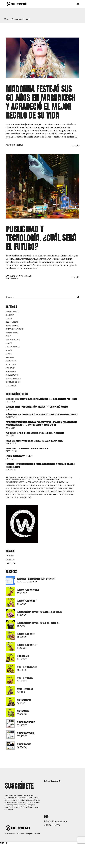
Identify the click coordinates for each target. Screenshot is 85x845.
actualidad (10, 482)
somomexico (48, 494)
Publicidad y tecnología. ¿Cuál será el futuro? (41, 237)
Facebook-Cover (11, 332)
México (16, 491)
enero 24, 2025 (10, 409)
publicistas (41, 491)
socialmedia (29, 494)
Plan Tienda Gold (24, 744)
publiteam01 (58, 491)
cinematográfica (62, 482)
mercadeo (40, 488)
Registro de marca (12, 378)
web (30, 497)
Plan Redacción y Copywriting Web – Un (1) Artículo (38, 622)
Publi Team (9, 368)
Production (10, 364)
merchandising (62, 488)
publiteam (49, 491)
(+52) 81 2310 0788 (52, 825)
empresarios (51, 485)
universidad (23, 497)
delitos (31, 485)
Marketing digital (30, 488)
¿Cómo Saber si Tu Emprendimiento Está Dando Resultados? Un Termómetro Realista (42, 414)
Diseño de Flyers (24, 700)
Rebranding (10, 371)
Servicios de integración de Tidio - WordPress (36, 578)
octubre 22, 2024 (11, 417)
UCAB (16, 497)
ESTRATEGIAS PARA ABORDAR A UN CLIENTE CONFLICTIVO (27, 448)
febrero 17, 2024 (11, 451)
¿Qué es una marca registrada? (19, 456)
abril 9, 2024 (10, 436)
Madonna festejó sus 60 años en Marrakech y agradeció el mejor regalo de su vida (41, 102)
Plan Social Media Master (28, 589)
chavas (46, 482)
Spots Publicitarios (12, 382)
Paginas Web (10, 361)
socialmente (38, 494)
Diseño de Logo (23, 711)
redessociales (69, 491)
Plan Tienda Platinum (26, 722)
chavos (52, 482)
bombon (28, 482)
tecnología (10, 497)
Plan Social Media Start (27, 644)
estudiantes (61, 485)
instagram (10, 563)
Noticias (20, 145)
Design (8, 318)
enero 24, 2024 (10, 470)
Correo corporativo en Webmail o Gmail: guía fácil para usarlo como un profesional (41, 399)
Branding (9, 315)
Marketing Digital (12, 278)
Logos (8, 343)
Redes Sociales (11, 494)
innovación (70, 485)
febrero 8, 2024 (11, 459)
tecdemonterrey (68, 494)
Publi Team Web (17, 834)
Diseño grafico (11, 322)
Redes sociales (11, 375)
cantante (35, 482)
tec (61, 494)
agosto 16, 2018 (11, 145)
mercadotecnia (50, 488)
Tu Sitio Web (10, 385)
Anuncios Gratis (11, 311)
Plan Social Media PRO (26, 633)
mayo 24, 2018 (10, 276)
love (21, 488)
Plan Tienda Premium (25, 733)
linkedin (10, 556)
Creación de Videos (25, 689)
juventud (9, 488)
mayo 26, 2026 (10, 402)
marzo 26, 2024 (11, 443)
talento (56, 494)
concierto (24, 485)
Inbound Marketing (12, 340)
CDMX (41, 482)
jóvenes (16, 488)
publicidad (32, 491)
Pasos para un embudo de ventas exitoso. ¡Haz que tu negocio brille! (34, 440)
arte (16, 482)
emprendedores (40, 485)
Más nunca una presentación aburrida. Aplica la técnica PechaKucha (35, 432)
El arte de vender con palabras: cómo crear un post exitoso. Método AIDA (37, 406)
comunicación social (13, 485)
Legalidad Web (23, 656)
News (8, 354)
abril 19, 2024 (10, 428)
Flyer (7, 336)
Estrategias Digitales (23, 276)
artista (21, 482)
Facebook (10, 559)
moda (70, 488)
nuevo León (24, 491)
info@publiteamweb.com (55, 821)
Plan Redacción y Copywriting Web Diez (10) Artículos (39, 611)
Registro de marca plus (27, 667)
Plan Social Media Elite (27, 600)
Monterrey (9, 491)
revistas (20, 494)
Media (8, 350)
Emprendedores (11, 325)
